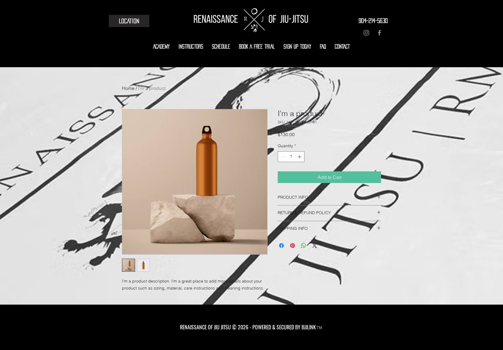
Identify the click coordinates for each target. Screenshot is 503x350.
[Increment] (300, 157)
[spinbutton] (291, 157)
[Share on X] (314, 245)
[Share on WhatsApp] (303, 245)
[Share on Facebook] (281, 245)
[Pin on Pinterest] (292, 245)
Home (128, 88)
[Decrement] (282, 157)
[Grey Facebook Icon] (379, 32)
